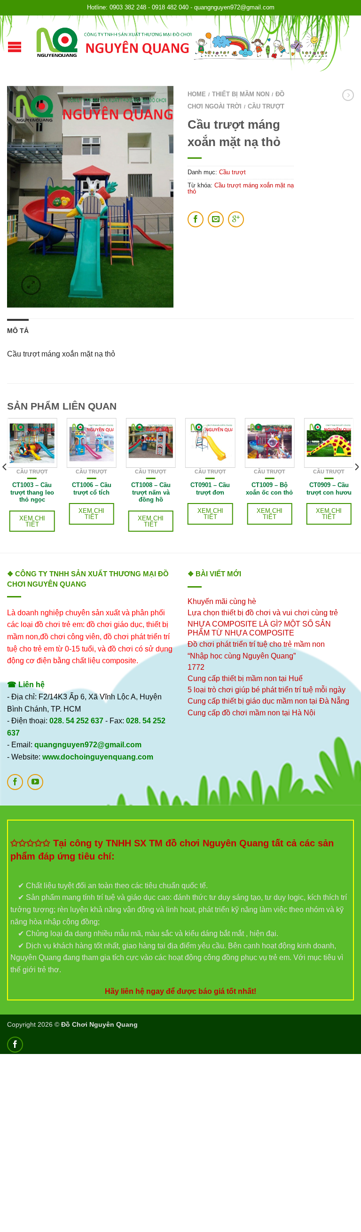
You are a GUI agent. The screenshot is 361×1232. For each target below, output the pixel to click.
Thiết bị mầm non (240, 94)
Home (197, 94)
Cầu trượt (266, 106)
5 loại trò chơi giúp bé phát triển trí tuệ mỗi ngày (266, 690)
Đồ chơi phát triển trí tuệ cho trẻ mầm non (256, 644)
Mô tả (18, 330)
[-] (182, 43)
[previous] (4, 485)
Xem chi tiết (32, 521)
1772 (196, 667)
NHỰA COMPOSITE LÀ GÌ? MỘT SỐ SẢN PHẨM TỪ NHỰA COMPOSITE (259, 628)
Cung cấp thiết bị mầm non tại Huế (245, 678)
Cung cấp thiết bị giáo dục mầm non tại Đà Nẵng (268, 701)
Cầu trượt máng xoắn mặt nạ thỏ (241, 188)
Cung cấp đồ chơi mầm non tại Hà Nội (251, 713)
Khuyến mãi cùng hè (222, 601)
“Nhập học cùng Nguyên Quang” (242, 656)
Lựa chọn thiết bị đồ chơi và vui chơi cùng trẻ (263, 613)
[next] (356, 485)
